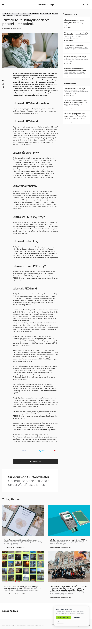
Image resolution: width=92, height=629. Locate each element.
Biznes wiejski (15, 13)
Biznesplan (23, 13)
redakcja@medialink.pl (38, 625)
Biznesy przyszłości (33, 13)
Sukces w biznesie (8, 15)
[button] (3, 4)
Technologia (17, 15)
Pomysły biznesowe (45, 13)
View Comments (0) (35, 461)
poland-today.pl (46, 4)
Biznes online (6, 13)
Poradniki (55, 13)
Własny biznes (26, 15)
